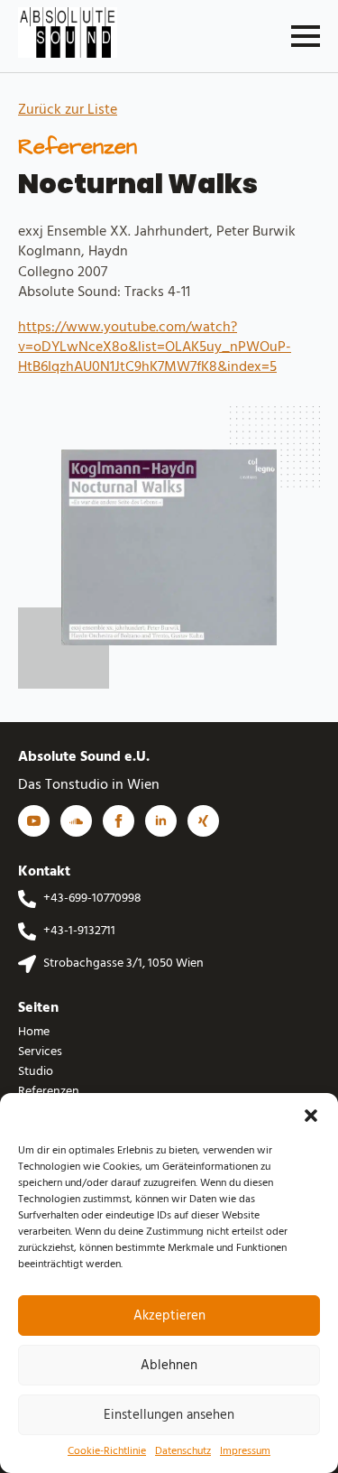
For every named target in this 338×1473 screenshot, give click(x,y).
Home (34, 1032)
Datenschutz (183, 1451)
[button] (311, 1116)
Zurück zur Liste (67, 110)
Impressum (245, 1451)
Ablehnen (169, 1365)
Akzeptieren (169, 1316)
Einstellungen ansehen (169, 1415)
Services (40, 1052)
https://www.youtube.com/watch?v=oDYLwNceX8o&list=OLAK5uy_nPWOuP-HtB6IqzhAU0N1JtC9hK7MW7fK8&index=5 (154, 348)
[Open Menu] (305, 36)
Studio (35, 1072)
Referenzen (48, 1092)
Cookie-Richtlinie (107, 1451)
